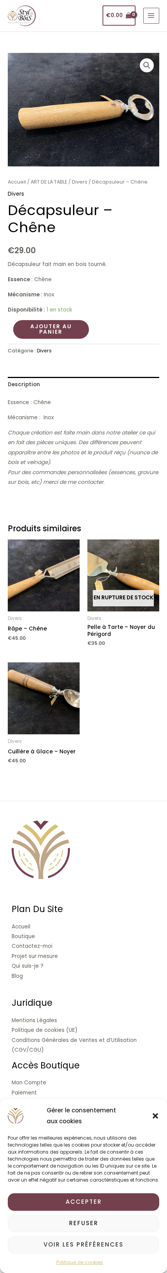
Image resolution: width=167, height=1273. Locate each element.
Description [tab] (24, 384)
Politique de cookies (79, 1262)
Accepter (84, 1202)
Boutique (23, 936)
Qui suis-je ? (27, 966)
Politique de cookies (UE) (45, 1030)
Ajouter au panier (51, 329)
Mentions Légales (34, 1020)
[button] (155, 1116)
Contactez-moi (32, 946)
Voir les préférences (83, 1244)
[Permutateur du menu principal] (151, 16)
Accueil (17, 182)
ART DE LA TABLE (49, 182)
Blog (17, 976)
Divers (79, 182)
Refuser (83, 1223)
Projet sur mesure (35, 956)
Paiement (24, 1092)
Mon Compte (29, 1082)
